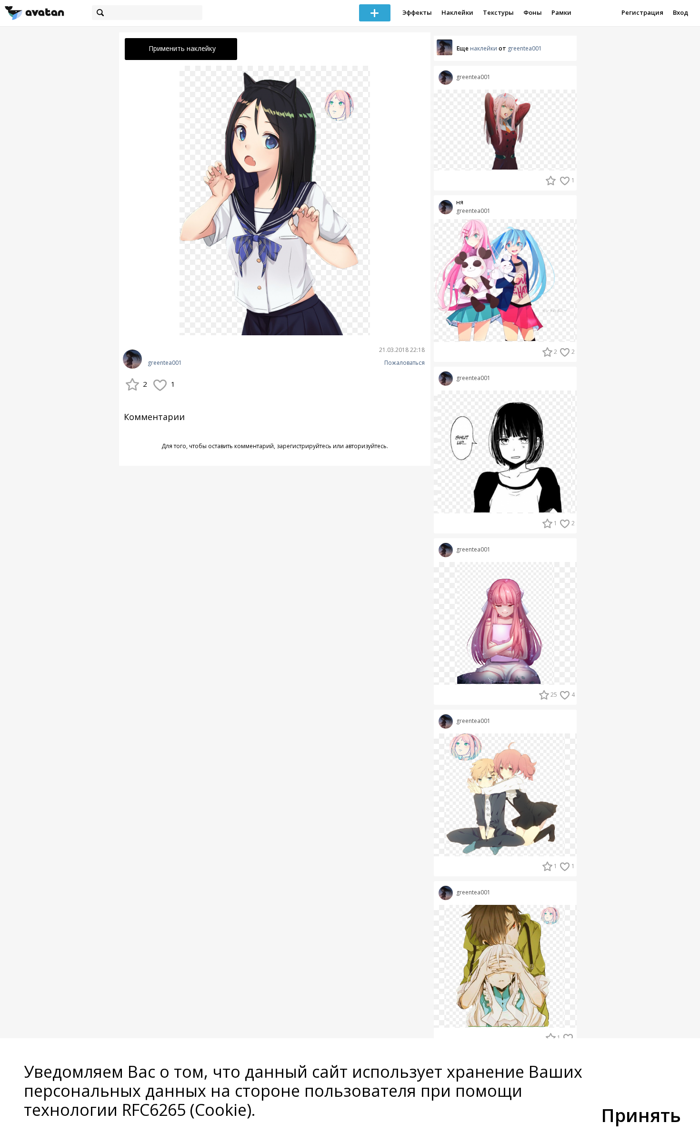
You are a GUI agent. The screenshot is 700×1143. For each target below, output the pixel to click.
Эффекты (417, 12)
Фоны (532, 12)
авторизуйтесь (366, 446)
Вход (680, 12)
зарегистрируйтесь (304, 446)
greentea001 (165, 363)
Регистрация (642, 12)
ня (459, 202)
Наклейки (457, 12)
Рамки (561, 12)
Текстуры (498, 12)
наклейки (483, 48)
